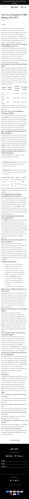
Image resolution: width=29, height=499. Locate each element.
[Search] (6, 7)
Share (4, 24)
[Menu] (3, 7)
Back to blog (16, 440)
